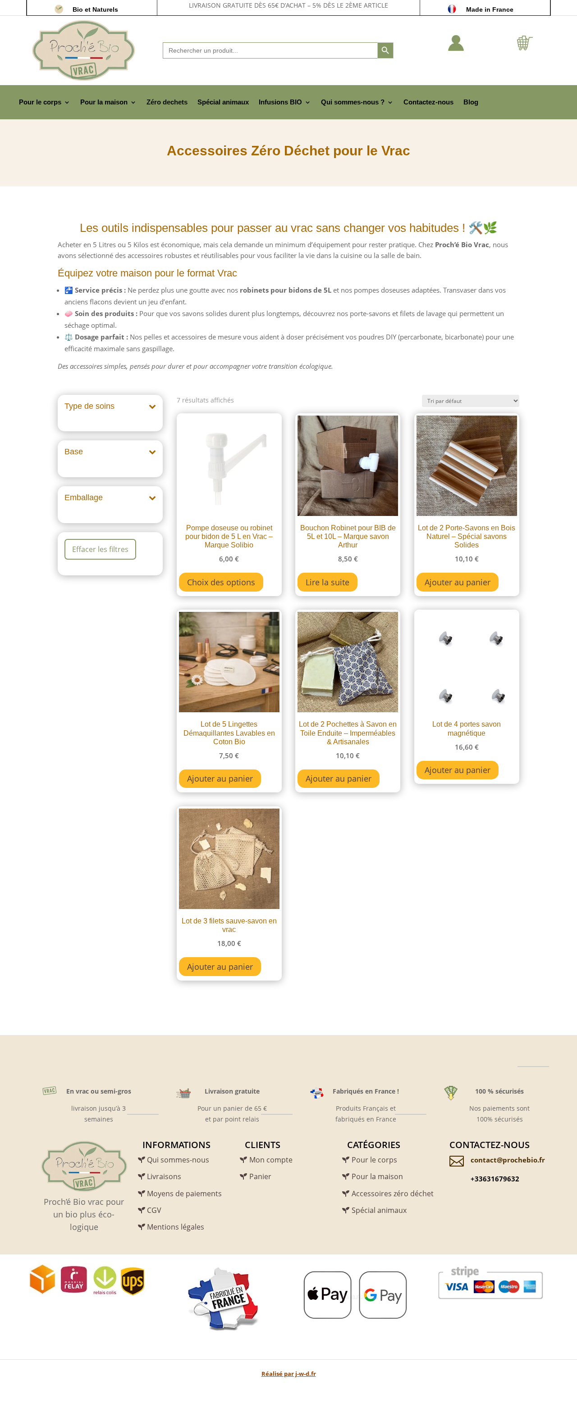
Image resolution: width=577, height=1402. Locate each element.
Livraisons (164, 1176)
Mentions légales (175, 1227)
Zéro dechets (167, 102)
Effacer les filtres (100, 549)
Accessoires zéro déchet (393, 1193)
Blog (470, 102)
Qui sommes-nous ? (353, 102)
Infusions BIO (280, 102)
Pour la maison (104, 102)
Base (73, 451)
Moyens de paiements (184, 1193)
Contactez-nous (428, 102)
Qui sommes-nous (178, 1160)
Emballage (83, 497)
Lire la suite (327, 582)
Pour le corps (40, 102)
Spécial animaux (223, 102)
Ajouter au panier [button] (457, 582)
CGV (154, 1210)
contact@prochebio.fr (508, 1159)
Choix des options (221, 582)
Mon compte (271, 1160)
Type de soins (89, 406)
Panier (260, 1176)
